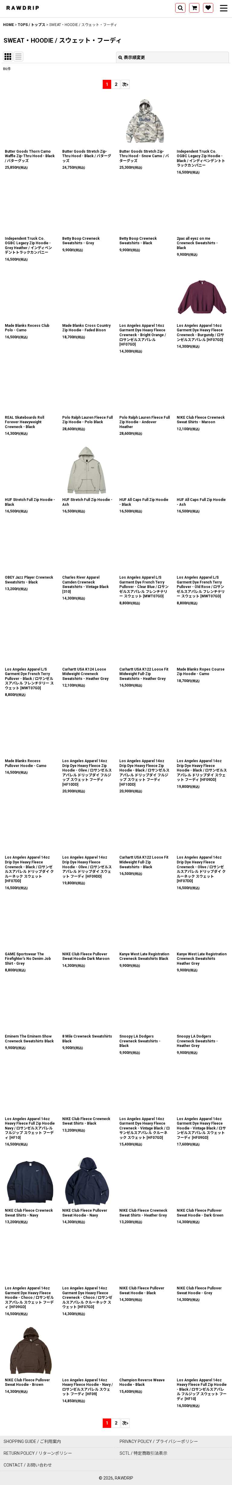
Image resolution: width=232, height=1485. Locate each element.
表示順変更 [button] (134, 57)
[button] (180, 8)
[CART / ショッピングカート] (194, 8)
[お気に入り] (208, 8)
